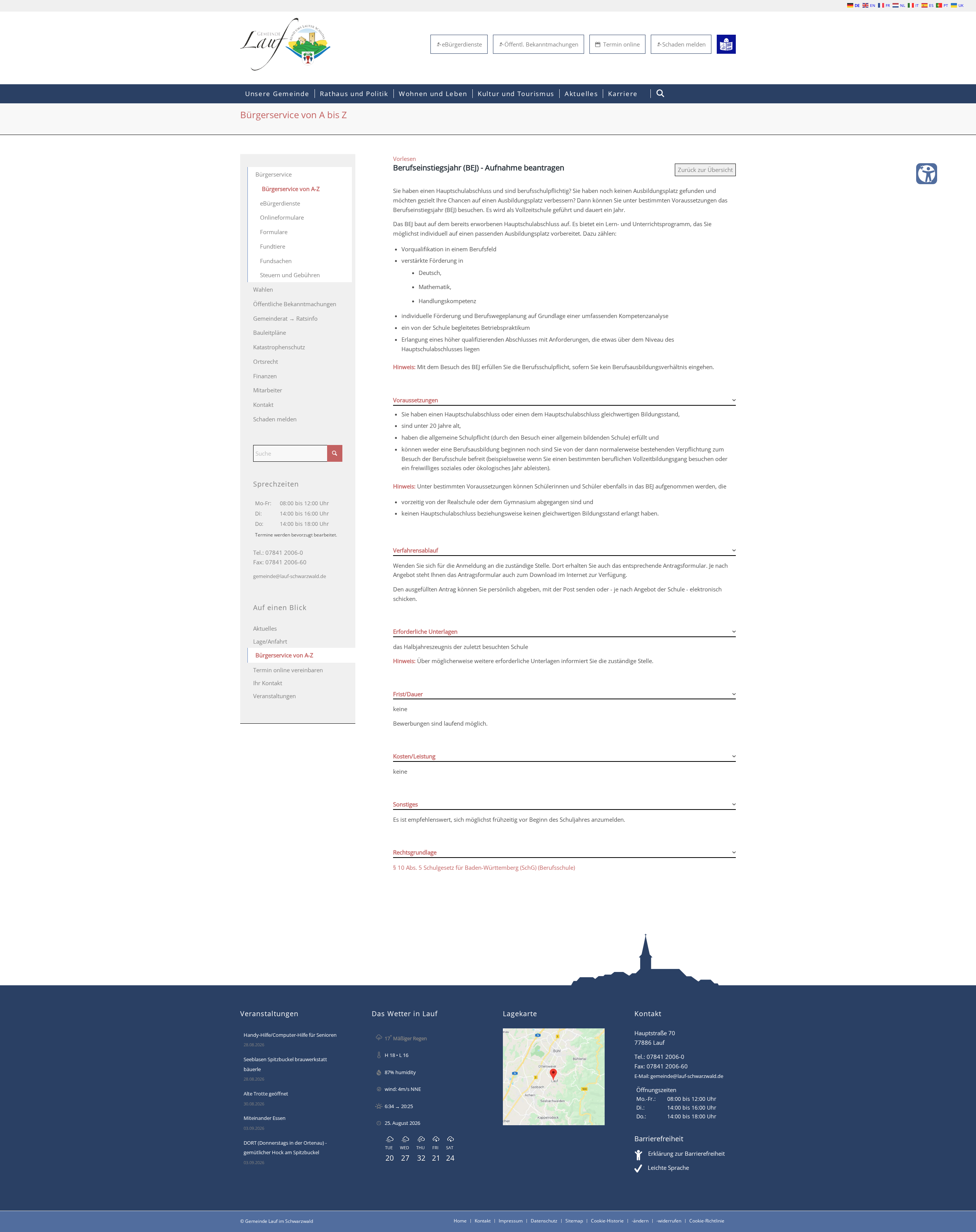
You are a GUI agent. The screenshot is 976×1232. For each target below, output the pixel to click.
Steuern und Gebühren (290, 275)
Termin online (621, 44)
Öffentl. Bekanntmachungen (541, 44)
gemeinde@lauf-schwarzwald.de (289, 576)
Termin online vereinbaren (288, 670)
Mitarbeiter (267, 390)
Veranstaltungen (274, 696)
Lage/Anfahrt (270, 641)
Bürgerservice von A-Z (291, 189)
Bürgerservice (273, 174)
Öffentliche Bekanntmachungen (294, 304)
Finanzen (265, 376)
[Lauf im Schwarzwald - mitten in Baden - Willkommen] (285, 44)
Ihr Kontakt (267, 683)
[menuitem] (277, 93)
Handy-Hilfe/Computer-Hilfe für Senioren (290, 1034)
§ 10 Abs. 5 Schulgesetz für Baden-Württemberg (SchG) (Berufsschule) (484, 867)
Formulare (273, 232)
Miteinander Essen (265, 1118)
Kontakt (263, 404)
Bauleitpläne (269, 332)
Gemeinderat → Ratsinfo (285, 318)
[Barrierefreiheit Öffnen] (926, 173)
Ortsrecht (265, 361)
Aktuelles (265, 628)
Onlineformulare (282, 217)
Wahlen (263, 289)
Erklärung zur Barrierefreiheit (686, 1153)
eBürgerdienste (462, 44)
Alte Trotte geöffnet (266, 1093)
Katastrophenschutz (279, 347)
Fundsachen (276, 261)
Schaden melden (684, 44)
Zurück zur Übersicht (705, 169)
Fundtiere (272, 246)
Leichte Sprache (668, 1167)
